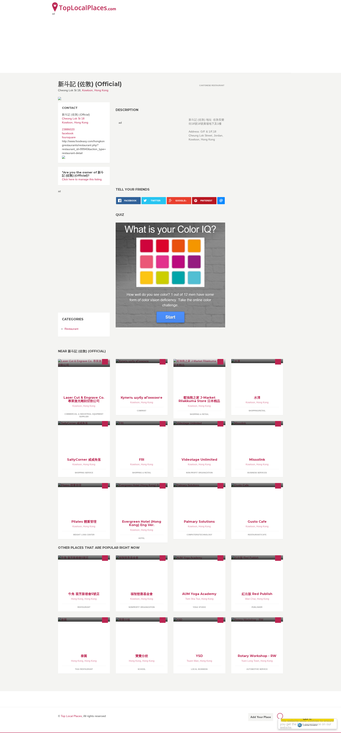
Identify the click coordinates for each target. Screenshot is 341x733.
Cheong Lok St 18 (73, 118)
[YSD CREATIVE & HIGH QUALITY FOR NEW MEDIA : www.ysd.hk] (199, 619)
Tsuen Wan (193, 661)
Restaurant (71, 328)
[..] (257, 485)
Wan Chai (250, 599)
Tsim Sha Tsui (192, 599)
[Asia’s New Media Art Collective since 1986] (199, 423)
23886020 (68, 129)
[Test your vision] (170, 274)
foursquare (69, 137)
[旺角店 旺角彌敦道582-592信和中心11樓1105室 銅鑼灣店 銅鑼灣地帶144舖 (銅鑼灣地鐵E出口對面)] (199, 363)
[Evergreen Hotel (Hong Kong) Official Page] (142, 485)
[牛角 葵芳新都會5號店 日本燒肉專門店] (84, 557)
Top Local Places (71, 716)
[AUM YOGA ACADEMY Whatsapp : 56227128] (199, 557)
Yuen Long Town (250, 661)
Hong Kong (101, 90)
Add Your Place (260, 717)
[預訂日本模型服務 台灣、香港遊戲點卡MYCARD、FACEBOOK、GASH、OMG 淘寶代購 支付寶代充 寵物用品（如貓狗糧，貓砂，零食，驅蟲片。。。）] (257, 361)
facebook (67, 133)
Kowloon (87, 90)
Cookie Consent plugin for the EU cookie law (307, 725)
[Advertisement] (170, 43)
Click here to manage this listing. (82, 179)
